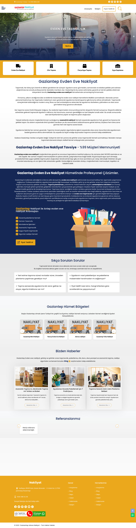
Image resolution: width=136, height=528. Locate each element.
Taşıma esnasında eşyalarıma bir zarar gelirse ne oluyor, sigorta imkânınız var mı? (38, 287)
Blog (70, 491)
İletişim (97, 9)
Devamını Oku (31, 405)
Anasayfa (88, 9)
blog (66, 361)
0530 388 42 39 (35, 2)
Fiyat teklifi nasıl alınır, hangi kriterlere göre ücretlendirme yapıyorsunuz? (89, 287)
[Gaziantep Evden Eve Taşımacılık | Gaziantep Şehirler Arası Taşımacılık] (24, 8)
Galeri (71, 498)
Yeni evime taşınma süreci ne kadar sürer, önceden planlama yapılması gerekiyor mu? (39, 277)
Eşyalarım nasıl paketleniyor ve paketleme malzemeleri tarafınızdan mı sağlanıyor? (89, 277)
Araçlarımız (73, 488)
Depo (71, 494)
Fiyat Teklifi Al (109, 9)
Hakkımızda (73, 501)
